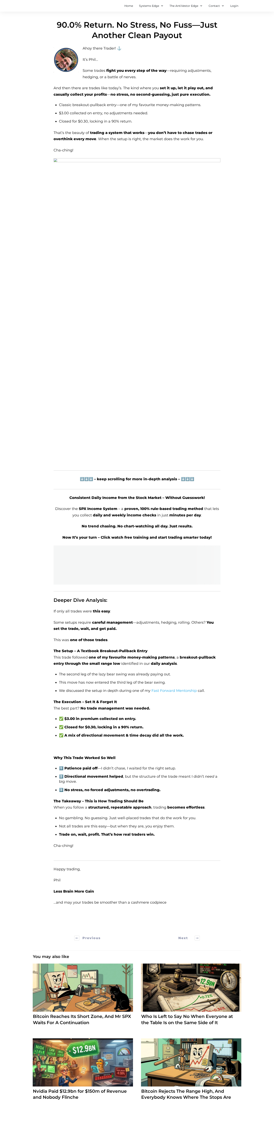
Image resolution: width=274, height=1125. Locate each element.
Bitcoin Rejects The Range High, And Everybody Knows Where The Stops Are (191, 1071)
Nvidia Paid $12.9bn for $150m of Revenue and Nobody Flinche (83, 1071)
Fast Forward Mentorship (174, 690)
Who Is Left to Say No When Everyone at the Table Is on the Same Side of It (191, 997)
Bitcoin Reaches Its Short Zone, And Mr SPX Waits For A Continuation (83, 997)
